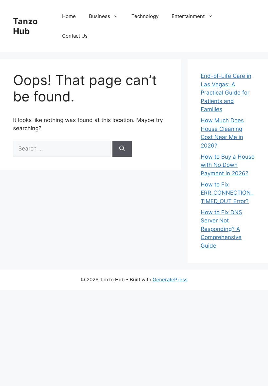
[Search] (122, 149)
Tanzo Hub (25, 26)
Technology (145, 16)
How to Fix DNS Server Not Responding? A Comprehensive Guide (221, 229)
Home (69, 16)
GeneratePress (170, 279)
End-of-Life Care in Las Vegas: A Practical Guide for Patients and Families (226, 93)
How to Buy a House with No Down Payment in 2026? (228, 165)
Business (99, 16)
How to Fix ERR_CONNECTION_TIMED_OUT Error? (227, 192)
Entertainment (188, 16)
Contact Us (75, 36)
